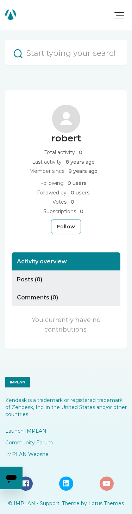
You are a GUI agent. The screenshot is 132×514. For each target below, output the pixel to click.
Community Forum (29, 442)
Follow (66, 226)
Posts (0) (29, 279)
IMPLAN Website (27, 454)
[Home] (10, 14)
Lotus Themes (106, 503)
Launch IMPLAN (25, 431)
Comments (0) (37, 297)
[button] (119, 15)
